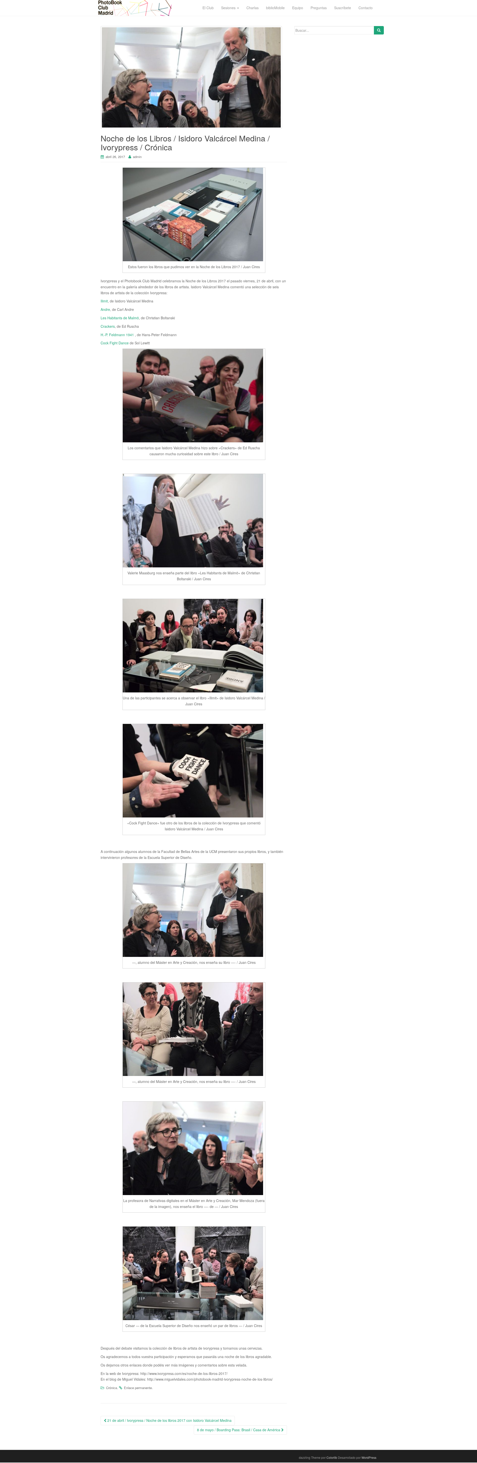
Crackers (108, 326)
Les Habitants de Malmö (120, 317)
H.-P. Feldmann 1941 (118, 334)
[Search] (379, 30)
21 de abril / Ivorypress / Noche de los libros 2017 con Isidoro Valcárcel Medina (169, 1420)
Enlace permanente (138, 1387)
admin (137, 156)
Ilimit (104, 300)
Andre (105, 309)
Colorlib (331, 1457)
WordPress (368, 1457)
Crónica (111, 1387)
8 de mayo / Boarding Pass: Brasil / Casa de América (239, 1429)
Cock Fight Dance (115, 342)
